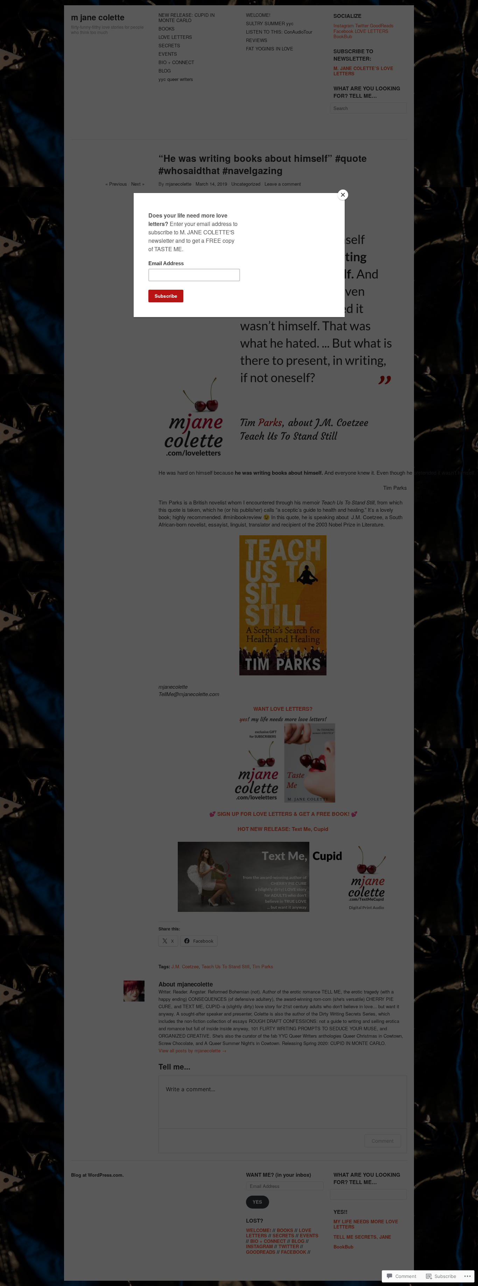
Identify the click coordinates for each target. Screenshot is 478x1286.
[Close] (343, 195)
